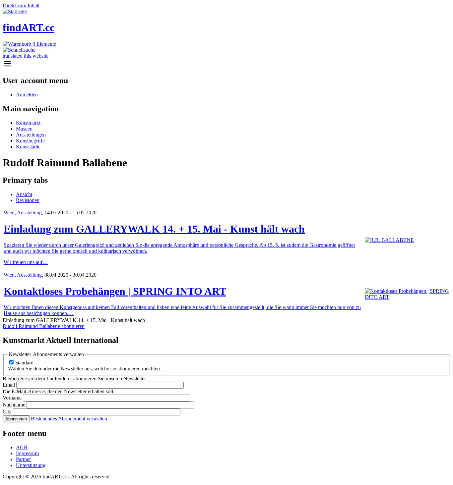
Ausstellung (29, 212)
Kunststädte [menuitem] (28, 146)
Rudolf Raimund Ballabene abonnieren (44, 326)
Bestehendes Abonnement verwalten (69, 418)
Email (9, 385)
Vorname (12, 398)
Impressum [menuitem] (27, 453)
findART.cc (28, 27)
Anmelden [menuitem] (27, 94)
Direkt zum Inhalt (21, 5)
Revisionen (27, 200)
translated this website (25, 56)
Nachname (14, 404)
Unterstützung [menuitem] (30, 465)
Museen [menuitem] (24, 129)
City (7, 411)
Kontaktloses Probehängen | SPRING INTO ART (115, 291)
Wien (9, 212)
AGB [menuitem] (22, 447)
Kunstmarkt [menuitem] (28, 123)
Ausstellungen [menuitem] (31, 134)
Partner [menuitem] (23, 459)
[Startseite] (15, 11)
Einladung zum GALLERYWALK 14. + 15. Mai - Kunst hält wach (154, 229)
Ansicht (24, 194)
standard (24, 362)
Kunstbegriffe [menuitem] (30, 140)
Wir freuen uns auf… (26, 262)
